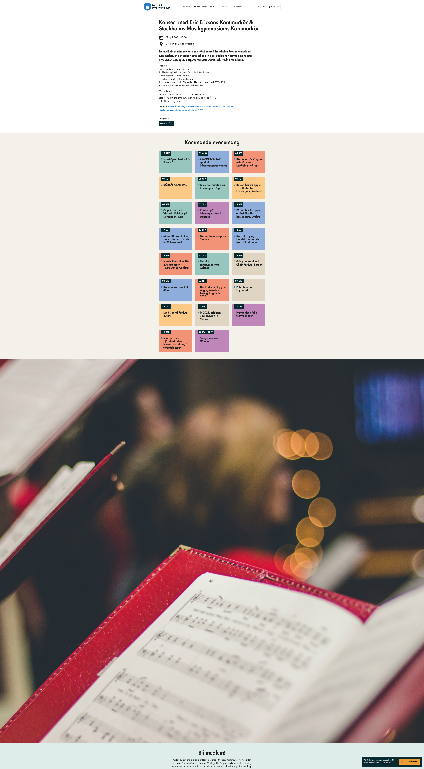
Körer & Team (200, 7)
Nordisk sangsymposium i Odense (210, 264)
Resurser (214, 7)
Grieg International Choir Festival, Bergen (249, 263)
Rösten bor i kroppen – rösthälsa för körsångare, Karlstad (249, 188)
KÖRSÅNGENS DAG (175, 185)
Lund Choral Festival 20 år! (175, 314)
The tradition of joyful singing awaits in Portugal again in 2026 (213, 292)
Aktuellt (187, 7)
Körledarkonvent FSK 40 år (176, 289)
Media (224, 7)
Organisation (237, 7)
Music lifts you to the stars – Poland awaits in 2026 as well (176, 239)
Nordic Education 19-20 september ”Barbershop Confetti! (176, 264)
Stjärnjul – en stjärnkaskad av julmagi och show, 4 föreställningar (175, 343)
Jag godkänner (409, 762)
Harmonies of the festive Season (246, 314)
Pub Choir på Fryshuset (244, 289)
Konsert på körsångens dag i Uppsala (210, 213)
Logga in (275, 6)
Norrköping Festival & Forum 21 (176, 161)
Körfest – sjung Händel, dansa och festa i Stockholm (247, 239)
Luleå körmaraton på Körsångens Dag (212, 186)
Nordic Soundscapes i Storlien (213, 238)
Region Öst (166, 124)
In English (261, 7)
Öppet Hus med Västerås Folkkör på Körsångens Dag (175, 213)
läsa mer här (386, 763)
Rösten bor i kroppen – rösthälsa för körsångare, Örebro (248, 213)
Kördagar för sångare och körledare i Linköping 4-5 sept (249, 162)
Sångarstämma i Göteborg (209, 340)
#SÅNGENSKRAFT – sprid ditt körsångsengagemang (213, 162)
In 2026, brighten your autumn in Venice (210, 315)
